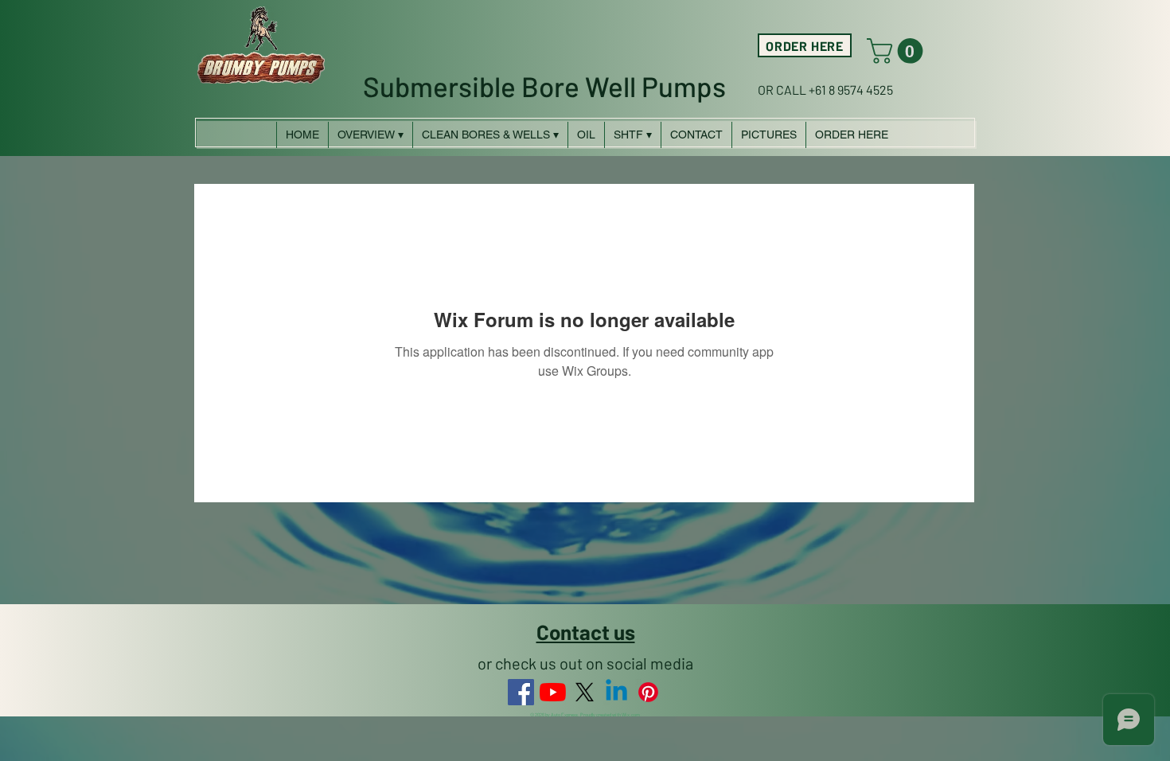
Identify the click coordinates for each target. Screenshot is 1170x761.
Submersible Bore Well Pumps (544, 86)
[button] (898, 51)
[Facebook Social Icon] (521, 692)
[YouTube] (553, 692)
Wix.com (631, 714)
